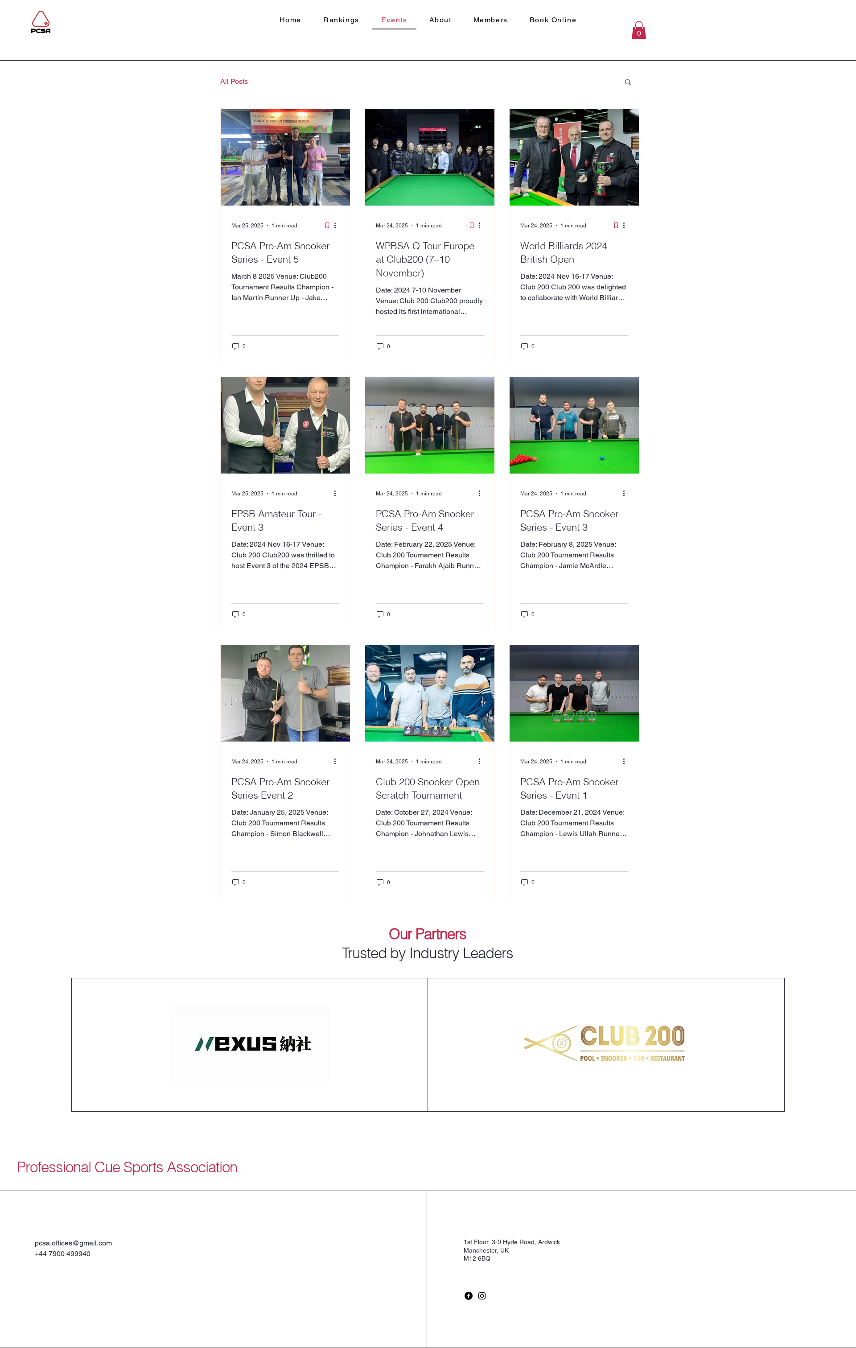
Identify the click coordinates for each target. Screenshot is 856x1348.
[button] (638, 30)
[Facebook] (468, 1296)
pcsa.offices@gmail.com (73, 1243)
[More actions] (338, 225)
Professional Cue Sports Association (127, 1167)
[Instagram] (482, 1296)
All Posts (234, 81)
